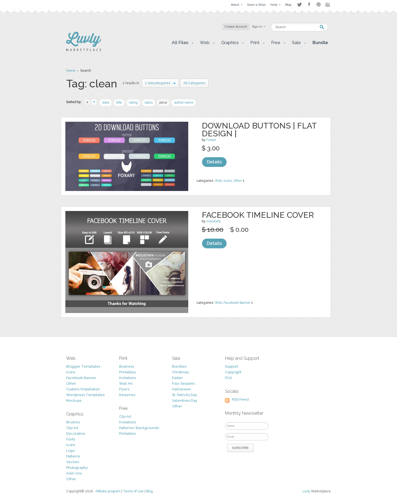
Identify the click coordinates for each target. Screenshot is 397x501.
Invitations (127, 378)
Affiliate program (107, 491)
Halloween (181, 389)
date (105, 102)
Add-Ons (74, 473)
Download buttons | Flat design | (259, 129)
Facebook (309, 4)
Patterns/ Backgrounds (139, 428)
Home (71, 70)
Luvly (306, 491)
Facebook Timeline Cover (258, 215)
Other (237, 181)
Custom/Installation (83, 389)
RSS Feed (240, 399)
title (119, 102)
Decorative (75, 433)
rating (133, 102)
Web (218, 181)
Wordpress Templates (85, 395)
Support (231, 366)
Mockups (73, 400)
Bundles (179, 366)
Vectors (72, 462)
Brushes (73, 422)
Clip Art (72, 428)
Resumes (127, 395)
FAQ (228, 378)
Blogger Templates (83, 366)
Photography (77, 468)
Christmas (180, 372)
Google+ (328, 4)
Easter (177, 378)
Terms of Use (133, 491)
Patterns (73, 456)
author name (183, 102)
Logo (70, 451)
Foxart (211, 140)
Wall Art (126, 383)
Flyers (124, 389)
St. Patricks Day (184, 395)
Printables (127, 372)
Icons (228, 181)
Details (214, 161)
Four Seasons (183, 383)
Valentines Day (184, 400)
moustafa (213, 221)
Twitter (299, 4)
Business (126, 366)
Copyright (233, 372)
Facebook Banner (237, 303)
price (163, 102)
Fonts (70, 439)
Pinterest (318, 4)
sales (148, 102)
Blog (149, 491)
